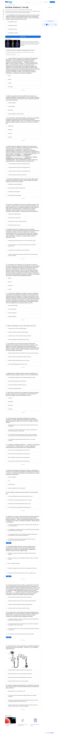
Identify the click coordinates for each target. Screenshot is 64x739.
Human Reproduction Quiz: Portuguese (10, 725)
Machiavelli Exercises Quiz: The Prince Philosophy (22, 725)
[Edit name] (50, 24)
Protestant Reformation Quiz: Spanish (34, 725)
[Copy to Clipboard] (4, 18)
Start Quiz (23, 36)
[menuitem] (46, 2)
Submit (8, 542)
